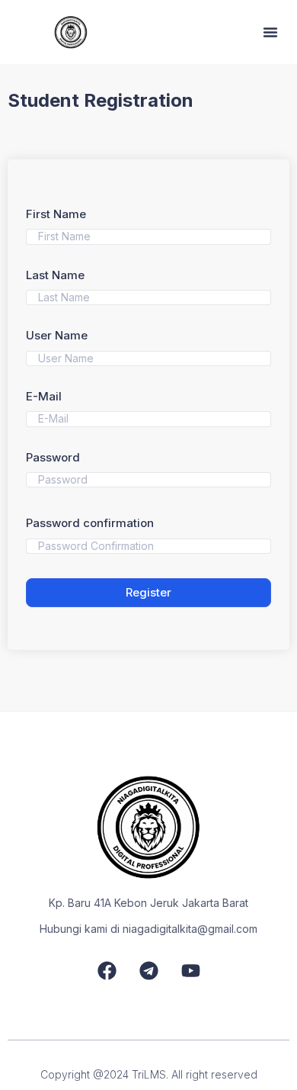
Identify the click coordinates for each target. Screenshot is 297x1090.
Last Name (55, 275)
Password (53, 457)
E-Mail (44, 396)
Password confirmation (90, 523)
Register (148, 592)
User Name (57, 335)
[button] (270, 32)
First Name (56, 214)
